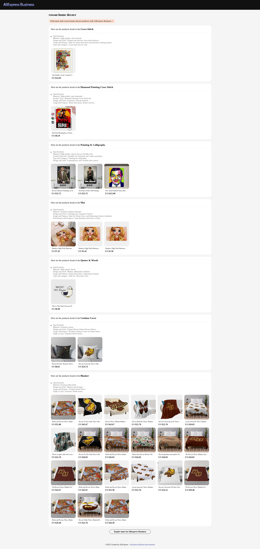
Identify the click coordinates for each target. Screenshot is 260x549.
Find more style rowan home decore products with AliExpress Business (80, 21)
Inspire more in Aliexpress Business (130, 531)
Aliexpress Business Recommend (142, 545)
